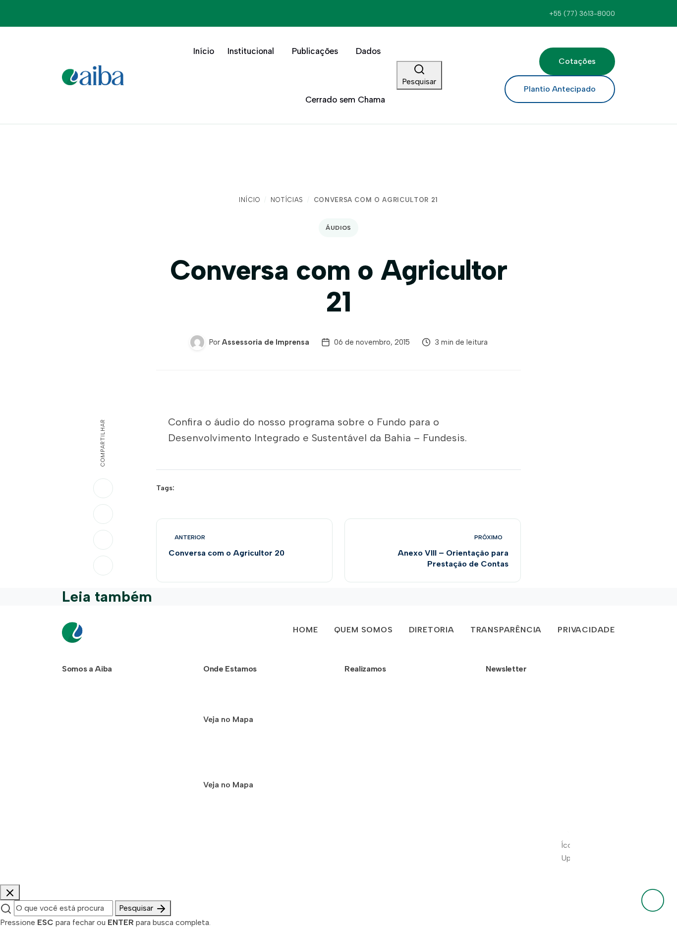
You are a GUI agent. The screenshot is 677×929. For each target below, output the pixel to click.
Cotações (577, 61)
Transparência (506, 629)
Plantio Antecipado (560, 89)
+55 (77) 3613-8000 (582, 13)
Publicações (315, 51)
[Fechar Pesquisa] (10, 892)
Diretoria (431, 629)
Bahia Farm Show (383, 692)
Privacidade (586, 629)
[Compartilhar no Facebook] (103, 540)
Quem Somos (363, 629)
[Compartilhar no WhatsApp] (103, 488)
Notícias (287, 200)
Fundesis (369, 731)
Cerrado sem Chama (345, 99)
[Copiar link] (103, 565)
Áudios (338, 227)
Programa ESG (379, 751)
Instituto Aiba (377, 712)
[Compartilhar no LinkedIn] (103, 514)
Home (305, 629)
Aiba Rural (370, 770)
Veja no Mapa (228, 719)
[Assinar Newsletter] (601, 749)
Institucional (250, 51)
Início (203, 51)
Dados (368, 51)
